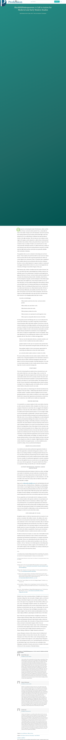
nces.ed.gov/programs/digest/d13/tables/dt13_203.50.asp (28, 577)
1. (17, 553)
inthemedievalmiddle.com (29, 483)
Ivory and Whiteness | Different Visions (27, 733)
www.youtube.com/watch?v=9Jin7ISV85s (29, 571)
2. (17, 558)
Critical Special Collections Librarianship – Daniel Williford (30, 735)
